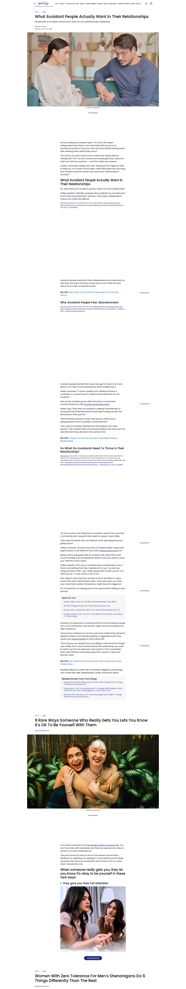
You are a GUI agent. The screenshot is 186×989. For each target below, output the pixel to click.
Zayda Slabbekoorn (42, 731)
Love (57, 4)
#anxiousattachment (90, 462)
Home (37, 12)
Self (77, 4)
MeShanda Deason (42, 986)
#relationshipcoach (115, 205)
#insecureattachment (68, 205)
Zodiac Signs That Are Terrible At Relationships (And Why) (90, 602)
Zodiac (62, 4)
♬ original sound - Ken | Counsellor (110, 465)
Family (82, 4)
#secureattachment (89, 465)
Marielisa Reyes (40, 26)
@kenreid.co (64, 456)
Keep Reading (93, 958)
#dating (105, 205)
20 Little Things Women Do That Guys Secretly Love (87, 606)
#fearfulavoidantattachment (71, 465)
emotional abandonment (96, 404)
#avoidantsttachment (114, 307)
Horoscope (70, 4)
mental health (79, 639)
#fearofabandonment (68, 309)
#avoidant (112, 309)
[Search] (145, 3)
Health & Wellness (110, 4)
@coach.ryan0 (65, 203)
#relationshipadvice (94, 205)
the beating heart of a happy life (103, 845)
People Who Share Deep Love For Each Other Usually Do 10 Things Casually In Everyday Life (93, 683)
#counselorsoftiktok (105, 462)
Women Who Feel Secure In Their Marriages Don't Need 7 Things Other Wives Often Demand (93, 696)
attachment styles (109, 550)
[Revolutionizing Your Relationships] (43, 4)
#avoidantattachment (112, 203)
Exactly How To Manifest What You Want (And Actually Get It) (92, 610)
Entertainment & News (94, 4)
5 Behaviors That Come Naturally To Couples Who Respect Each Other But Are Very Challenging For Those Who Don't (93, 689)
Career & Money (123, 4)
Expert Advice (136, 4)
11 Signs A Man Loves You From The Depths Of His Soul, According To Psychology (93, 615)
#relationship (82, 205)
